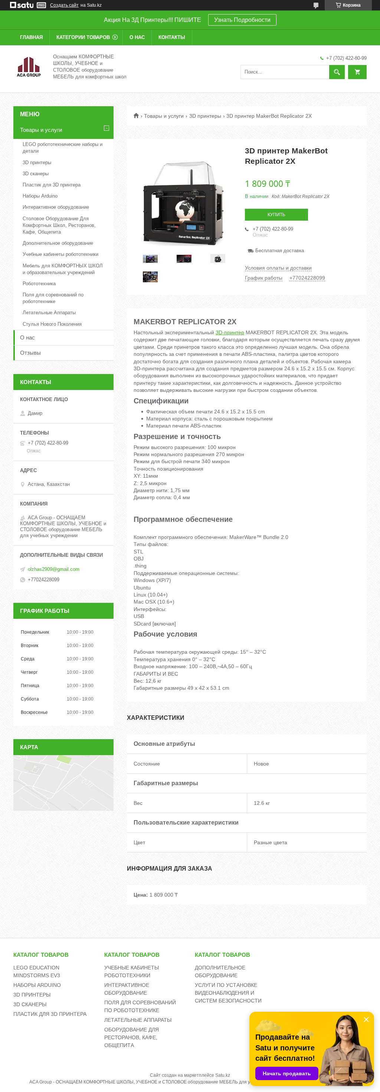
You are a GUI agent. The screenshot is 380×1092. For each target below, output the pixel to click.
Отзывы (30, 353)
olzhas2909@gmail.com (53, 569)
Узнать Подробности (242, 20)
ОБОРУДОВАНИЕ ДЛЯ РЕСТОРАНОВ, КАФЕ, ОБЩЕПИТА (131, 1037)
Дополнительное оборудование (58, 243)
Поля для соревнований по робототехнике (53, 298)
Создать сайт (64, 5)
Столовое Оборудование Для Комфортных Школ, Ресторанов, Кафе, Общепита (59, 225)
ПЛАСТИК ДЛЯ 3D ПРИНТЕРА (49, 1014)
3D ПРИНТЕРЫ (31, 995)
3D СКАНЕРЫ (29, 1004)
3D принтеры (205, 116)
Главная (31, 37)
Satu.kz (222, 1075)
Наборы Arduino (40, 196)
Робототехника (39, 283)
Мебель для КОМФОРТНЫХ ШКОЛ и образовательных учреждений (63, 269)
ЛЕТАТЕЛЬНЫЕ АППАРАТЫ (137, 1020)
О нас (137, 37)
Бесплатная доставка (279, 250)
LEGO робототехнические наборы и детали (62, 148)
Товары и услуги (164, 116)
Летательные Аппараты (49, 312)
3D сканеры (36, 173)
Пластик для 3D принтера (52, 185)
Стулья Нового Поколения (52, 324)
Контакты (171, 37)
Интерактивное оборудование (56, 207)
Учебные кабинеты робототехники (60, 254)
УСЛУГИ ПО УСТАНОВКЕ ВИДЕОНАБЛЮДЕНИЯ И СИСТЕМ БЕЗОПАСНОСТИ (228, 993)
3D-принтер (230, 332)
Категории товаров (83, 37)
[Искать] (337, 72)
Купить (276, 214)
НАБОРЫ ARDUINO (37, 985)
